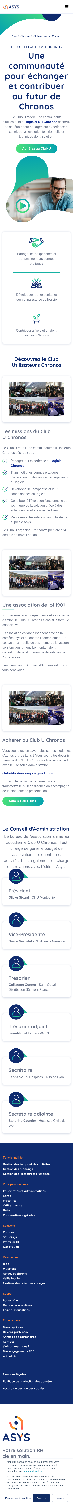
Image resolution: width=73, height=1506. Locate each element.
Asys (14, 36)
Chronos (25, 36)
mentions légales (32, 1471)
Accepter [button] (41, 1498)
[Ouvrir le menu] (67, 7)
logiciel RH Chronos (41, 122)
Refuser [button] (60, 1498)
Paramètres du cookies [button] (18, 1498)
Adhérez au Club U (36, 148)
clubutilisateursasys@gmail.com (27, 773)
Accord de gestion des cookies (24, 1388)
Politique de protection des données (27, 1381)
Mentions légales (14, 1374)
